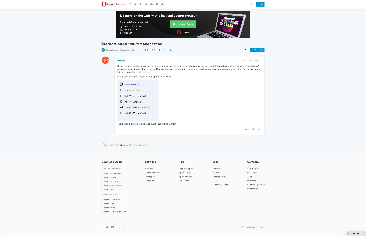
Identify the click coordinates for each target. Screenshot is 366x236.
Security (216, 169)
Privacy (215, 173)
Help (181, 161)
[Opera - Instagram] (123, 227)
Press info (252, 173)
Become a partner (255, 185)
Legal (215, 161)
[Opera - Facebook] (102, 227)
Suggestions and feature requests (120, 50)
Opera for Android (112, 200)
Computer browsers (111, 168)
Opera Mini (108, 204)
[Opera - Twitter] (107, 227)
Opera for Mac (110, 177)
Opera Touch (109, 208)
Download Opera (184, 24)
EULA (214, 181)
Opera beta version (112, 185)
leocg (126, 145)
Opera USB (108, 189)
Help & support (186, 169)
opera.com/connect (226, 69)
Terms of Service (220, 185)
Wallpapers (150, 177)
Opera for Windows (112, 173)
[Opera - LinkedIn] (118, 227)
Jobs (249, 177)
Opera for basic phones (114, 212)
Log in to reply (257, 50)
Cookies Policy (219, 177)
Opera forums (185, 177)
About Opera (253, 169)
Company (253, 161)
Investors (251, 181)
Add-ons (149, 169)
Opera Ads (150, 181)
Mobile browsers (109, 194)
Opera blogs (185, 173)
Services (150, 161)
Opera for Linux (110, 181)
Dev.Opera (184, 181)
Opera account (152, 173)
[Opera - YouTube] (112, 227)
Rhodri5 (121, 60)
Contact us (252, 189)
